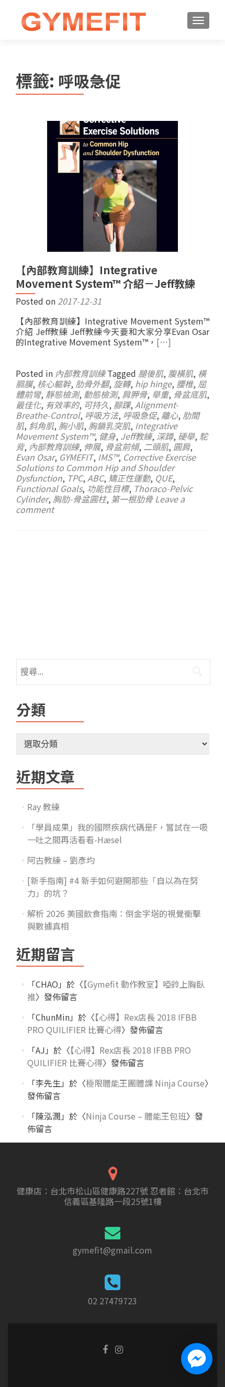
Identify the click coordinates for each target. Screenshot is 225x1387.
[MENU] (198, 20)
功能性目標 (108, 488)
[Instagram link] (119, 1348)
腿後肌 (150, 373)
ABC (95, 478)
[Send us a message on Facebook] (196, 1358)
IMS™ (108, 457)
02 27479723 (112, 1300)
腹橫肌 (180, 373)
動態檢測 (100, 394)
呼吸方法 (101, 415)
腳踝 (122, 404)
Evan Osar (35, 457)
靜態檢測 (62, 394)
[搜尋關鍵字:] (112, 672)
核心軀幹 (54, 383)
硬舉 (186, 436)
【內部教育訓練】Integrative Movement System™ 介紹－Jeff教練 (105, 276)
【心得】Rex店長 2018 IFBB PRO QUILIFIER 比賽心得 (112, 1023)
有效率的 (62, 404)
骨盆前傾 (122, 446)
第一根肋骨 (132, 499)
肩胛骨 (134, 394)
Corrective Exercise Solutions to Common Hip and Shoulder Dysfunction (106, 467)
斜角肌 (41, 425)
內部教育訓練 (80, 373)
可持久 (96, 404)
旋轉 (122, 383)
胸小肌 (71, 425)
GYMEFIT (76, 457)
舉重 (160, 394)
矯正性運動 (129, 478)
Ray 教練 (43, 806)
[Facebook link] (105, 1348)
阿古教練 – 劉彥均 (61, 860)
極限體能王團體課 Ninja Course (145, 1083)
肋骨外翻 (92, 383)
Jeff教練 (136, 436)
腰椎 (184, 383)
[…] (163, 341)
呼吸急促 (139, 415)
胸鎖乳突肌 (109, 425)
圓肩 (181, 446)
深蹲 (164, 436)
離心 (169, 415)
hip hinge (153, 383)
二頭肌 (155, 446)
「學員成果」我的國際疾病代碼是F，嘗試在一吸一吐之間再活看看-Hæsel (117, 833)
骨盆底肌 (190, 394)
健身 (107, 436)
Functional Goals (49, 488)
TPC (75, 478)
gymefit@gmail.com (112, 1250)
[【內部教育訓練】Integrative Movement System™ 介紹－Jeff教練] (112, 184)
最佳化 (28, 404)
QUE (163, 478)
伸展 (92, 446)
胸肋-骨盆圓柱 (79, 499)
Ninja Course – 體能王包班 (136, 1116)
